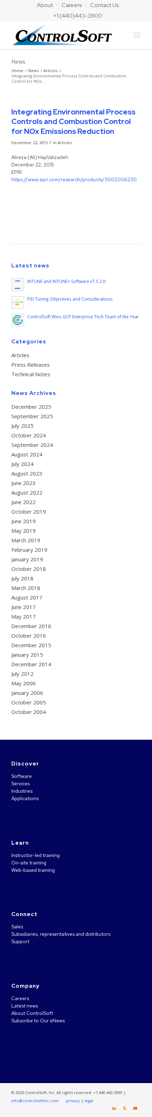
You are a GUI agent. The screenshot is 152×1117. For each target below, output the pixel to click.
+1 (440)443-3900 (77, 15)
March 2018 (25, 587)
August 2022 (26, 492)
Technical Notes (30, 374)
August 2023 (26, 473)
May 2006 (23, 683)
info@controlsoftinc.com (35, 1100)
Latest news (24, 1006)
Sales (17, 926)
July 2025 (22, 425)
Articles (65, 142)
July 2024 (22, 463)
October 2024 (28, 435)
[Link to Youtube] (135, 1108)
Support (20, 941)
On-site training (28, 862)
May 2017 (23, 616)
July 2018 (22, 578)
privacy (73, 1100)
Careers (20, 998)
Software (21, 776)
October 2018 (28, 568)
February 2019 (29, 549)
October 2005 (28, 702)
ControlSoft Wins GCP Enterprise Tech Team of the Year (83, 316)
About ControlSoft (32, 1013)
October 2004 (28, 711)
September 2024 (32, 444)
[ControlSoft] (63, 35)
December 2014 (31, 664)
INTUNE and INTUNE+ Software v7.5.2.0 (66, 281)
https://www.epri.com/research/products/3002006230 (74, 179)
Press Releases (30, 364)
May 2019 (23, 530)
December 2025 (31, 406)
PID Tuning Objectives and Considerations (70, 299)
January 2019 (27, 559)
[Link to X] (124, 1108)
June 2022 (23, 502)
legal (88, 1100)
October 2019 (28, 511)
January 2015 (27, 654)
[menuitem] (45, 5)
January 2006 (27, 692)
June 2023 (23, 482)
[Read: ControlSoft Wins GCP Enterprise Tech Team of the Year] (17, 320)
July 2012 (22, 673)
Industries (22, 791)
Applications (25, 798)
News (18, 61)
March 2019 (25, 540)
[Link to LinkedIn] (114, 1108)
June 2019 (23, 521)
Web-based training (33, 870)
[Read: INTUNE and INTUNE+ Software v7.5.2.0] (17, 284)
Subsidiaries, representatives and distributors (60, 934)
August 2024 (26, 454)
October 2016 (28, 635)
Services (20, 783)
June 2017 (23, 606)
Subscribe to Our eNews (38, 1020)
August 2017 (26, 597)
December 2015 (31, 645)
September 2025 (32, 416)
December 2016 (31, 626)
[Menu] (137, 34)
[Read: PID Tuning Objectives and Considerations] (17, 302)
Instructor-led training (35, 855)
